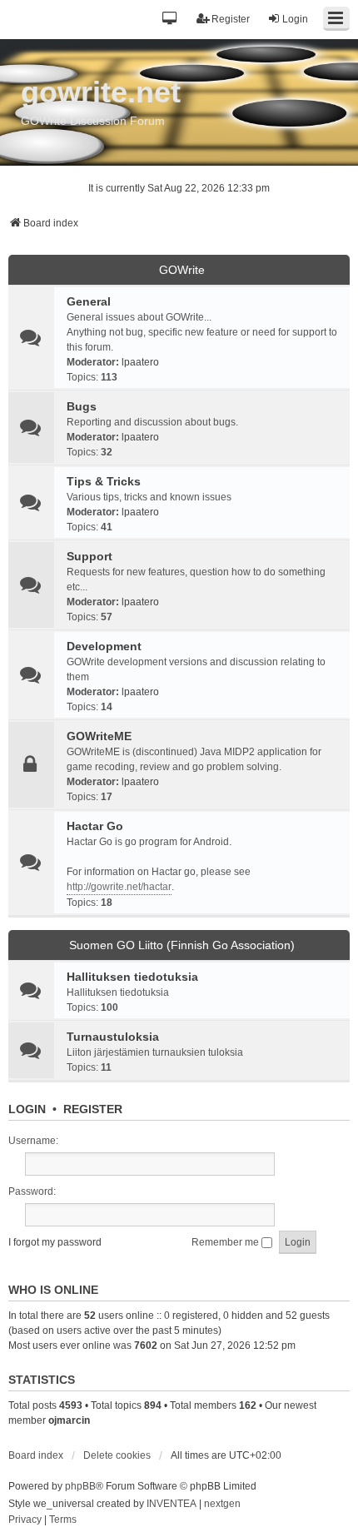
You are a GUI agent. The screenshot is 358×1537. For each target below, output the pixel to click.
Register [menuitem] (230, 19)
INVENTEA (171, 1504)
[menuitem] (25, 1520)
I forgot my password (55, 1242)
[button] (170, 19)
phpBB (80, 1486)
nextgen (222, 1504)
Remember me (226, 1242)
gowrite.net (101, 92)
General (89, 301)
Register (92, 1109)
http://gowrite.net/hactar (119, 887)
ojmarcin (69, 1420)
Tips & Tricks (104, 481)
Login (27, 1109)
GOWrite (182, 269)
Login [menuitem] (295, 19)
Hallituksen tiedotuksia (132, 976)
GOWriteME (99, 736)
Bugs (82, 406)
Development (104, 646)
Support (89, 556)
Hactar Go (95, 826)
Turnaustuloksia (113, 1036)
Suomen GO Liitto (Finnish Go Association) (182, 945)
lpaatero (140, 362)
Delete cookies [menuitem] (117, 1455)
